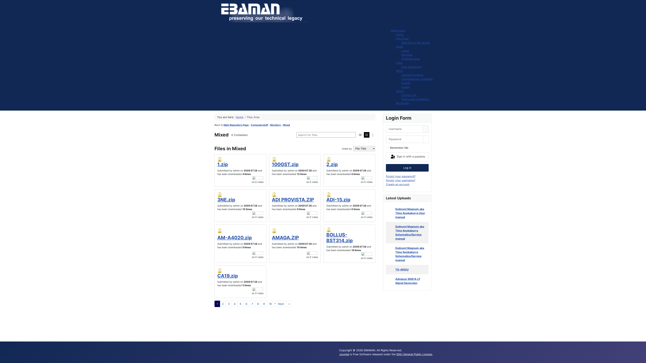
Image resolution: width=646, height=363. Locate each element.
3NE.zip (226, 200)
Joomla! (344, 354)
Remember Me (399, 147)
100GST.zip (285, 164)
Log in (407, 167)
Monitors (275, 125)
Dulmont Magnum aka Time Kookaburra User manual (410, 213)
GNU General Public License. (414, 354)
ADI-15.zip (338, 200)
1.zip (222, 164)
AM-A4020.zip (234, 237)
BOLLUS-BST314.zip (339, 237)
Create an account (397, 184)
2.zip (332, 164)
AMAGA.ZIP (285, 237)
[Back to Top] (641, 358)
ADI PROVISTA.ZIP (293, 200)
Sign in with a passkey (410, 156)
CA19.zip (227, 276)
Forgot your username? (400, 180)
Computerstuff (259, 125)
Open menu (398, 30)
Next (281, 304)
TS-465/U (402, 269)
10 (270, 304)
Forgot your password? (401, 176)
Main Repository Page (236, 125)
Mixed (286, 125)
